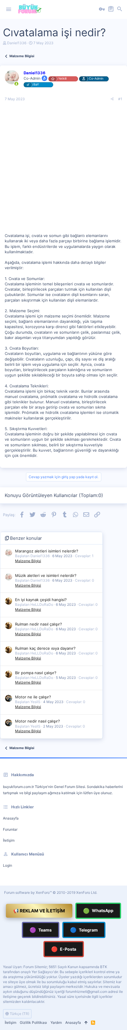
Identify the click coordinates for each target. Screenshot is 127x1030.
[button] (8, 9)
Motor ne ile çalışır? (33, 697)
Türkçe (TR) (19, 1013)
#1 (120, 99)
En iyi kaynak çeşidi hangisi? (41, 599)
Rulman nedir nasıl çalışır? (38, 624)
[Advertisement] (63, 169)
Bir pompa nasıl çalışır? (35, 672)
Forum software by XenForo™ (50, 892)
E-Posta (63, 949)
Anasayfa (11, 818)
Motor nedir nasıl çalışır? (37, 721)
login (7, 865)
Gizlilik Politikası (33, 1022)
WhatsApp (98, 911)
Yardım (56, 1022)
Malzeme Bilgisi (28, 561)
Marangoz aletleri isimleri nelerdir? (46, 551)
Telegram (84, 930)
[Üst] (86, 1023)
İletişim (8, 840)
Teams (41, 930)
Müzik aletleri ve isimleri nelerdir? (45, 575)
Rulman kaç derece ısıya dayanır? (45, 648)
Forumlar (10, 829)
